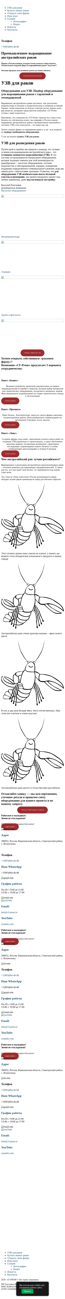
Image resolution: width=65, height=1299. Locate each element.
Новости (11, 27)
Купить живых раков (18, 10)
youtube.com (7, 924)
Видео (16, 24)
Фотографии (19, 21)
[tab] (32, 190)
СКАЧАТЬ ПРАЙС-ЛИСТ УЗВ (32, 353)
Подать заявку (10, 827)
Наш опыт (12, 16)
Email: (5, 906)
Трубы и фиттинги (11, 315)
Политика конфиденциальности (15, 1291)
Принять (27, 1291)
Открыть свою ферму (18, 13)
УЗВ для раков (14, 7)
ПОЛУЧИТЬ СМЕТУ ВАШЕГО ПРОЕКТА (32, 810)
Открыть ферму (10, 401)
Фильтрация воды (10, 236)
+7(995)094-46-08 (10, 46)
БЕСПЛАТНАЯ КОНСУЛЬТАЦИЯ (32, 76)
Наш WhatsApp (11, 866)
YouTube (6, 918)
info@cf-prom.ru (9, 912)
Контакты (12, 29)
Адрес (5, 835)
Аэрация (5, 272)
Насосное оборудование (13, 190)
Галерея (11, 18)
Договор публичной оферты (14, 1296)
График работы (11, 883)
